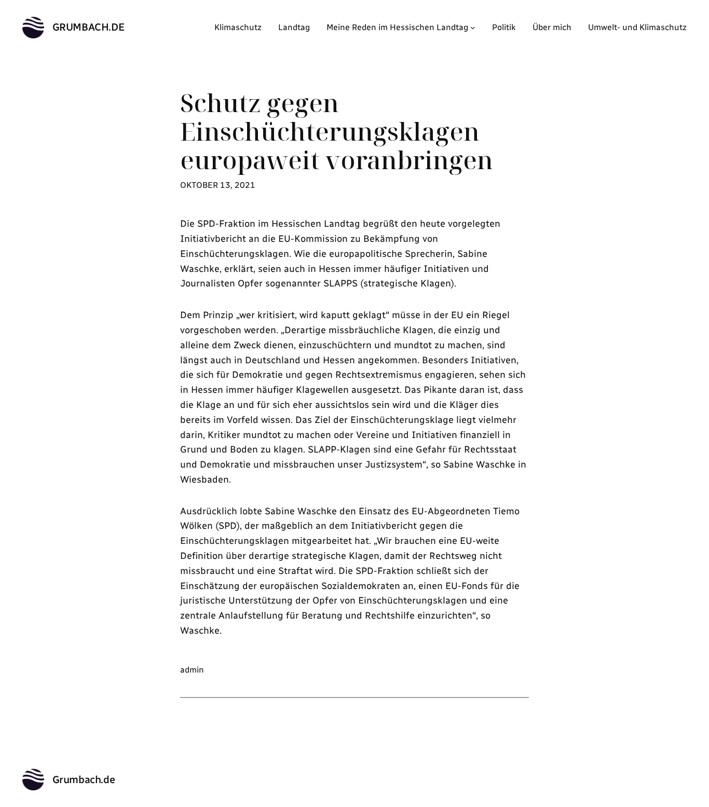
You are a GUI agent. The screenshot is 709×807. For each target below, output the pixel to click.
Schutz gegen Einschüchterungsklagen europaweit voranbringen (336, 131)
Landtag (294, 27)
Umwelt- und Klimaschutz (637, 27)
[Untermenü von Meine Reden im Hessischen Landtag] (472, 27)
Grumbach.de (88, 27)
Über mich (552, 27)
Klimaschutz (238, 27)
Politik (504, 27)
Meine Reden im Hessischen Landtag (397, 27)
